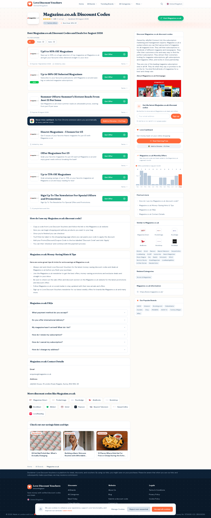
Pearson (152, 251)
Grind (146, 251)
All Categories (124, 4)
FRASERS (155, 310)
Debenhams (169, 306)
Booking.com (157, 306)
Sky (149, 257)
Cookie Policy (154, 499)
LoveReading (141, 254)
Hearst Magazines (169, 254)
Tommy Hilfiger (175, 310)
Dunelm (139, 310)
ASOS (139, 306)
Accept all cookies (162, 509)
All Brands (91, 4)
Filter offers (33, 38)
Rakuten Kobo (153, 263)
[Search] (162, 4)
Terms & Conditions (157, 490)
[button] (31, 42)
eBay (139, 313)
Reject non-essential (139, 509)
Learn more (67, 510)
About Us (112, 490)
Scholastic (163, 257)
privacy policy (161, 121)
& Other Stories (142, 263)
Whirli (171, 257)
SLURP (149, 254)
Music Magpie (141, 257)
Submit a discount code (118, 499)
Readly (155, 257)
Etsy (147, 310)
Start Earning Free (160, 141)
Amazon (147, 306)
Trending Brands (107, 4)
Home (81, 4)
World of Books (142, 260)
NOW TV (164, 310)
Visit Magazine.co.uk (172, 18)
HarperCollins (175, 251)
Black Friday (72, 499)
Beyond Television (163, 251)
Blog (110, 494)
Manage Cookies (118, 509)
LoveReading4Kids (168, 260)
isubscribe (157, 254)
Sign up (176, 116)
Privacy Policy (154, 494)
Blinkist (139, 251)
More (138, 4)
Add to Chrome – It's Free (114, 121)
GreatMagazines (154, 260)
